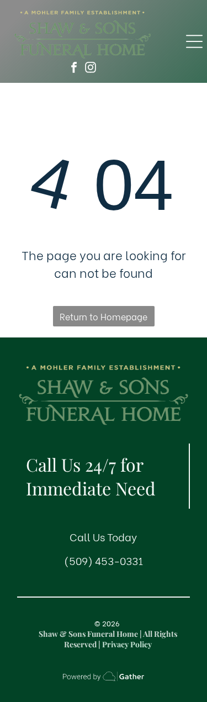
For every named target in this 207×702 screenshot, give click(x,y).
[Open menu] (194, 41)
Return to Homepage (103, 316)
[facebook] (74, 68)
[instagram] (90, 68)
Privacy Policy (127, 644)
